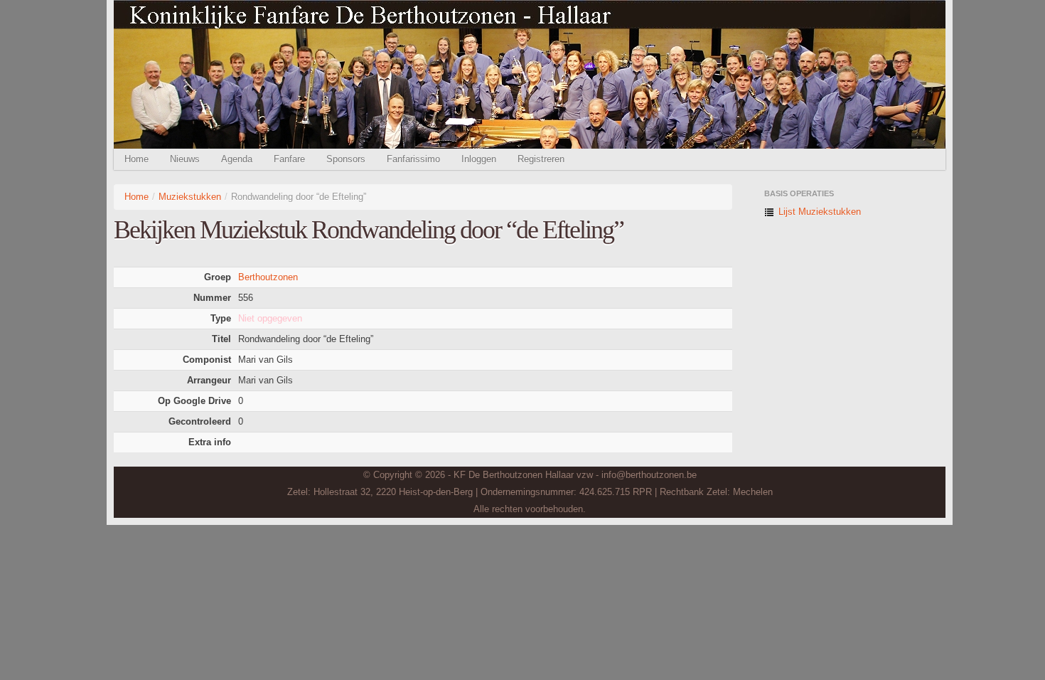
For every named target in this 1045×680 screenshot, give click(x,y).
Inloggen (478, 159)
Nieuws (185, 159)
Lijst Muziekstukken (818, 211)
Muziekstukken (190, 196)
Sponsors (345, 159)
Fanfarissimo (413, 159)
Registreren (541, 159)
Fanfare (289, 159)
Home (136, 159)
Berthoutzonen (268, 277)
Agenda (236, 159)
